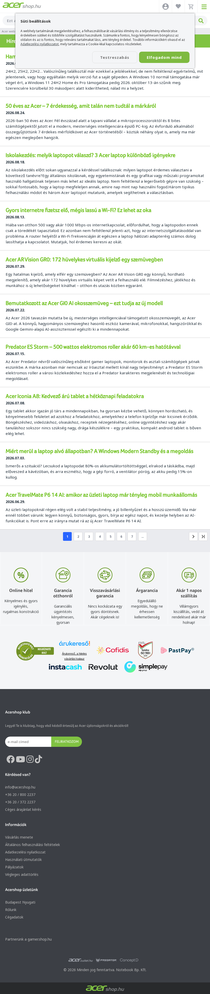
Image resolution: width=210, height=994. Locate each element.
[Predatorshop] (106, 960)
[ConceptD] (129, 960)
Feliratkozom (67, 741)
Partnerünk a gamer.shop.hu (28, 939)
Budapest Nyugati (20, 902)
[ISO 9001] (142, 651)
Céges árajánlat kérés (23, 809)
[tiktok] (38, 759)
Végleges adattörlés (21, 874)
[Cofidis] (112, 651)
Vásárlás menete (19, 837)
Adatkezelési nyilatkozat (25, 852)
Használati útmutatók (23, 859)
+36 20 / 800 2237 (20, 794)
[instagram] (30, 759)
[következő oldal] (193, 536)
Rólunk (10, 909)
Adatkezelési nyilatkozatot (39, 44)
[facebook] (10, 759)
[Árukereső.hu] (74, 646)
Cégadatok (14, 917)
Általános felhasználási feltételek (32, 844)
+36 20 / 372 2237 (20, 802)
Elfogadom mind (164, 57)
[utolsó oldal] (203, 536)
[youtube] (20, 759)
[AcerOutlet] (80, 960)
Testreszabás (114, 57)
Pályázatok (14, 867)
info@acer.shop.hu (20, 787)
